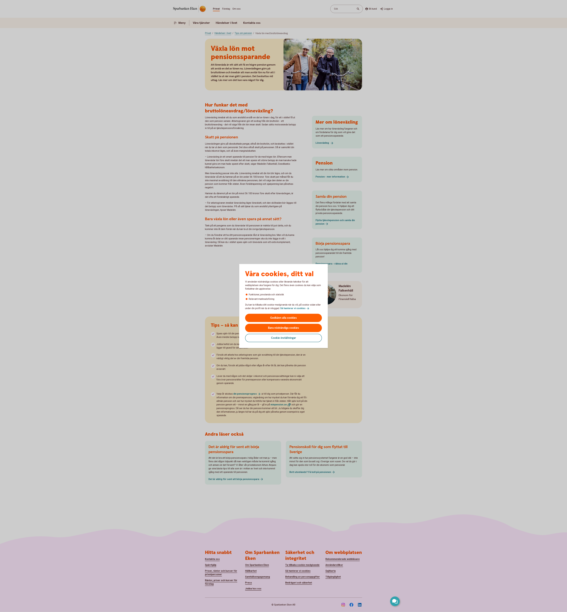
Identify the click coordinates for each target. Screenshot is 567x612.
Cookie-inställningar (283, 338)
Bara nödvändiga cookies (283, 328)
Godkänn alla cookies (283, 318)
